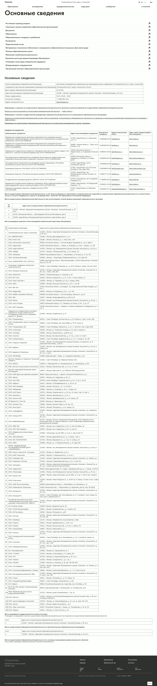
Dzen (136, 668)
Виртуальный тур (110, 663)
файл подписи (67, 111)
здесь (61, 683)
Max (81, 670)
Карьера (82, 663)
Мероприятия (108, 660)
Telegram (82, 668)
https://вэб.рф (134, 179)
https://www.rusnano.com (137, 168)
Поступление (132, 660)
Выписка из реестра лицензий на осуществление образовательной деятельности (32, 111)
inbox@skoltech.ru (62, 102)
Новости (82, 660)
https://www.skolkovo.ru (137, 158)
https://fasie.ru (133, 184)
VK (99, 668)
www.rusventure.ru (135, 174)
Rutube (99, 669)
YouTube (119, 668)
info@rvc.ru (115, 174)
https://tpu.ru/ (133, 145)
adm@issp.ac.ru (117, 152)
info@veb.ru (115, 179)
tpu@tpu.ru (115, 145)
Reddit (81, 669)
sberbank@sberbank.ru (119, 189)
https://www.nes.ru (135, 164)
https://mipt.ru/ (134, 139)
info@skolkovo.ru (117, 158)
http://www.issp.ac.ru (136, 152)
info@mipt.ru (116, 139)
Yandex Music (120, 669)
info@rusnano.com (118, 168)
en (145, 2)
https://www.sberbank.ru (137, 189)
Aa (151, 2)
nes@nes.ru (115, 164)
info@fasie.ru (116, 184)
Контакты (131, 663)
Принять (150, 683)
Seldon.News (138, 669)
